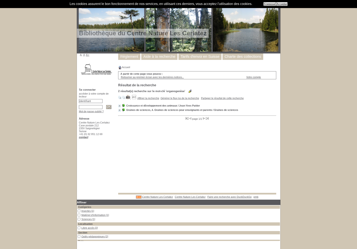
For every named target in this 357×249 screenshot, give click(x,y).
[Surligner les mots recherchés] (190, 91)
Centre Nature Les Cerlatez (157, 197)
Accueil (125, 67)
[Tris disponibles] (134, 98)
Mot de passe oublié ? (91, 111)
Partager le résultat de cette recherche (222, 98)
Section (82, 232)
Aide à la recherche (159, 57)
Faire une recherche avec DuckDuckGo (229, 197)
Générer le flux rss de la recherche (180, 98)
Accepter (281, 4)
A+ (87, 55)
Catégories (84, 207)
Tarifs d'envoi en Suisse (200, 57)
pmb (255, 197)
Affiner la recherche (148, 98)
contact (83, 137)
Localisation (85, 224)
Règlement (129, 57)
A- (81, 54)
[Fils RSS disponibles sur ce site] (139, 197)
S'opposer (270, 4)
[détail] (119, 105)
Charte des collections (243, 57)
